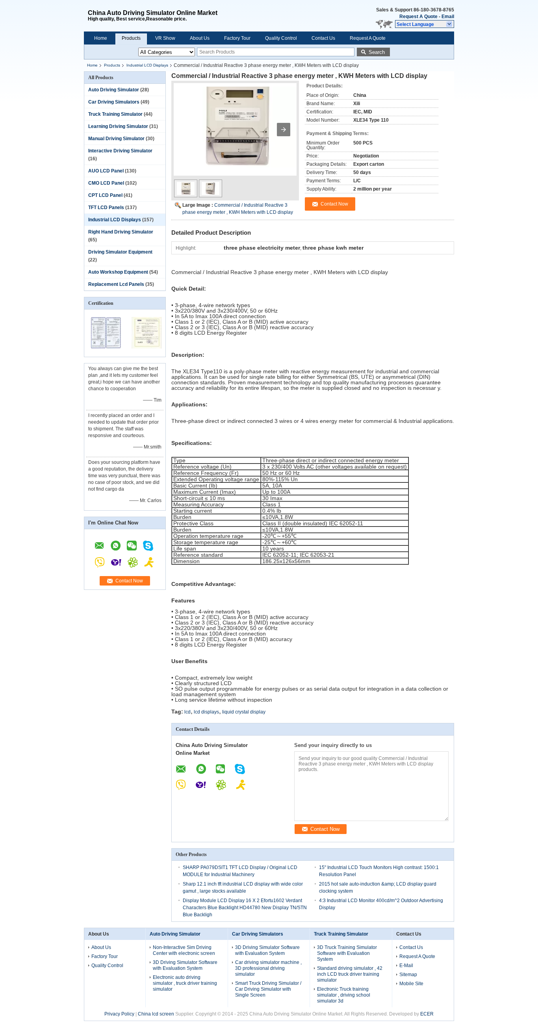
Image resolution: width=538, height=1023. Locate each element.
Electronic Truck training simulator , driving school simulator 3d (343, 995)
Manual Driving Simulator (116, 138)
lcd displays (206, 712)
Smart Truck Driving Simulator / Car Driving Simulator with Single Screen (268, 989)
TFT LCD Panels (106, 207)
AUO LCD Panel (106, 171)
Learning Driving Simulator (118, 126)
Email (448, 16)
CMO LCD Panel (106, 183)
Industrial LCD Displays (147, 65)
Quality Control (281, 38)
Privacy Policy (119, 1014)
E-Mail (406, 965)
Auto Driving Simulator (113, 90)
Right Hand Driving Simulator (120, 232)
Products (131, 38)
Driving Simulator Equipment (120, 252)
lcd (187, 712)
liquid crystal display (243, 712)
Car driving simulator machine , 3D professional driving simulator (268, 968)
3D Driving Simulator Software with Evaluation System (185, 965)
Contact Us (323, 38)
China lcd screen (156, 1014)
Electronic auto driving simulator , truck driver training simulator (185, 983)
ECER (427, 1014)
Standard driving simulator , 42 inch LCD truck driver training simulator (349, 974)
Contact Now (129, 581)
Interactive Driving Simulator (120, 151)
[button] (424, 24)
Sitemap (408, 974)
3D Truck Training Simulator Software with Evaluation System (347, 953)
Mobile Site (411, 983)
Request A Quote (418, 16)
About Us (200, 38)
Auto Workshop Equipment (118, 272)
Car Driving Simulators (113, 102)
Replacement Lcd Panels (116, 284)
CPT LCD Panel (105, 195)
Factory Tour (237, 38)
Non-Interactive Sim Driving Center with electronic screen (184, 950)
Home (100, 38)
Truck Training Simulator (115, 114)
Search (377, 52)
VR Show (165, 38)
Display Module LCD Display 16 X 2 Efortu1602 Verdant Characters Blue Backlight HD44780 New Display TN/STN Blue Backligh (245, 907)
